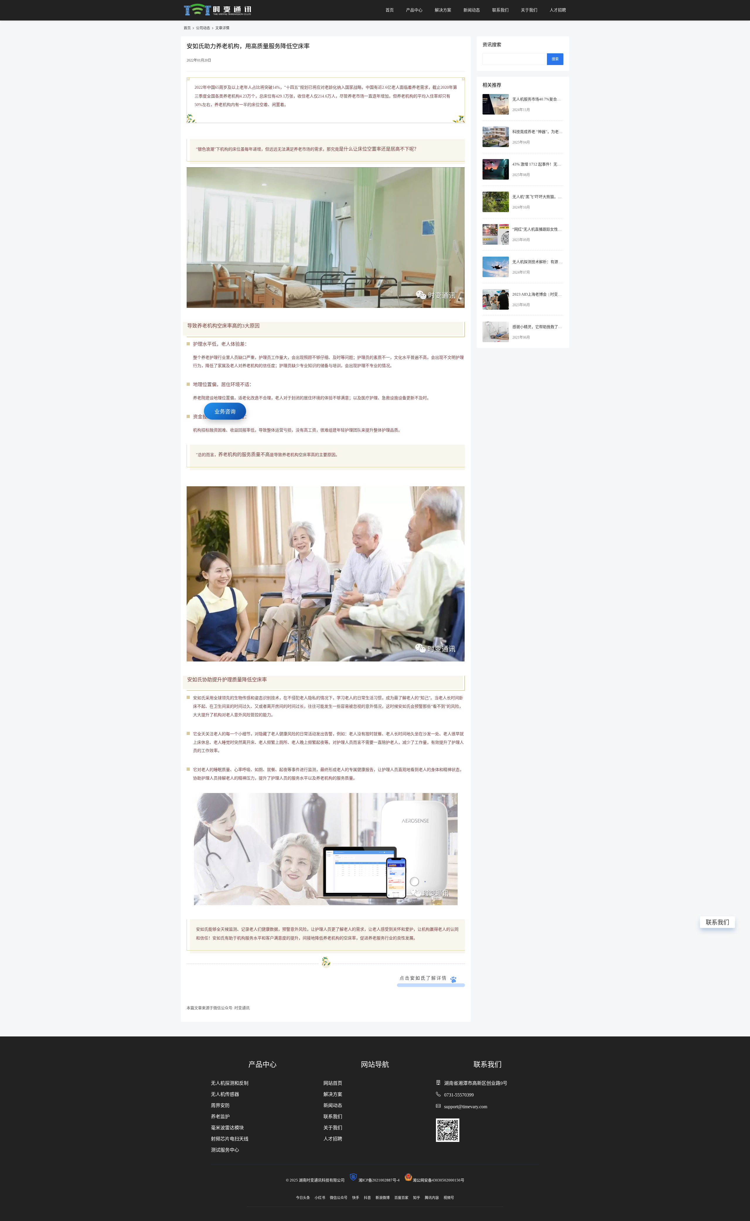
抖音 (367, 1198)
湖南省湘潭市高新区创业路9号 (475, 1083)
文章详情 (222, 28)
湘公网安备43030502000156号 (438, 1180)
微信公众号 (338, 1198)
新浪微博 (383, 1198)
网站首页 (332, 1083)
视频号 (449, 1198)
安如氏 (418, 978)
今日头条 (303, 1198)
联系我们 (500, 10)
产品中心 (414, 10)
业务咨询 (225, 415)
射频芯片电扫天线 (229, 1138)
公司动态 (203, 28)
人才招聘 (558, 10)
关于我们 (529, 10)
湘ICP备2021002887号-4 (381, 1180)
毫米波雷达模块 (227, 1127)
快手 (355, 1198)
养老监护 (220, 1116)
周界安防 (220, 1105)
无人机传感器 (225, 1094)
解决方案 (443, 10)
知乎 (416, 1198)
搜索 (555, 59)
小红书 (320, 1198)
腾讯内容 (432, 1198)
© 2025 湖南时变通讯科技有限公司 (317, 1180)
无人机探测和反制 (229, 1083)
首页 (390, 10)
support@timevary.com (465, 1106)
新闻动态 (471, 10)
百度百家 (401, 1198)
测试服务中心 (225, 1149)
